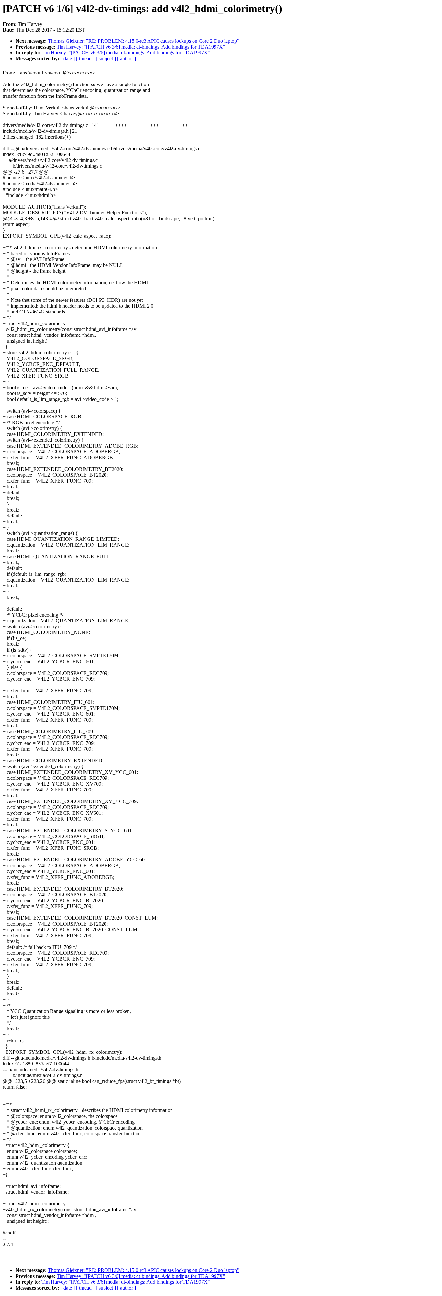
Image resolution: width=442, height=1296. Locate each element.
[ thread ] (85, 58)
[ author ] (126, 58)
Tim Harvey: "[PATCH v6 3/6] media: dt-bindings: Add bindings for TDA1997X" (141, 47)
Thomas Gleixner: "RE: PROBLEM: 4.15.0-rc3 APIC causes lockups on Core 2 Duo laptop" (143, 41)
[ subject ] (106, 58)
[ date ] (68, 58)
